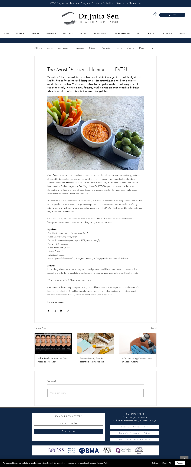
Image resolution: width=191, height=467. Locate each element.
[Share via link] (68, 310)
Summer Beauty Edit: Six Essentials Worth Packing (92, 360)
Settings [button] (155, 463)
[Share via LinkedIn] (61, 310)
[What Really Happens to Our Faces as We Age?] (53, 343)
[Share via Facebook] (48, 310)
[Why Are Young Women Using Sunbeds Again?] (137, 343)
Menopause (79, 48)
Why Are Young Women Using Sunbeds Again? (137, 360)
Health (119, 48)
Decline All (166, 463)
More (141, 48)
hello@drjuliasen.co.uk (138, 418)
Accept (180, 463)
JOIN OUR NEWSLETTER (67, 417)
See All (154, 328)
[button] (155, 14)
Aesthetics (106, 48)
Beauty (50, 48)
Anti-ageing (63, 48)
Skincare (93, 48)
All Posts (38, 48)
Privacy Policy (102, 463)
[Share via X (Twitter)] (55, 310)
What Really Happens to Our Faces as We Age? (52, 360)
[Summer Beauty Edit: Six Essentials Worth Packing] (95, 343)
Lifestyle (130, 48)
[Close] (187, 463)
